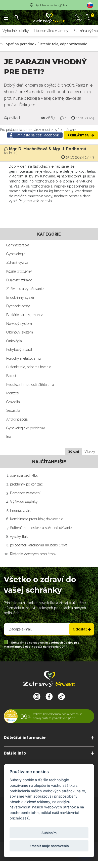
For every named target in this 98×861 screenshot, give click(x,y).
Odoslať (80, 629)
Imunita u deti (20, 510)
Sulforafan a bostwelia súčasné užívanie (41, 528)
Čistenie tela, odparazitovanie (28, 367)
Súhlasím (49, 833)
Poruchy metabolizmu (23, 358)
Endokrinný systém (21, 297)
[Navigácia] (6, 17)
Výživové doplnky (24, 502)
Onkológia (14, 341)
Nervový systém (19, 324)
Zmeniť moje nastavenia (49, 846)
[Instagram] (36, 696)
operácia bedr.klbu (24, 475)
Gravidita (13, 402)
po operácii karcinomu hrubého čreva (38, 545)
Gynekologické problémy (25, 428)
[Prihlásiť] (80, 17)
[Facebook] (61, 696)
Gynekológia (15, 254)
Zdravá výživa (17, 262)
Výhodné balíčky (16, 31)
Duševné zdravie (19, 280)
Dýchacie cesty (18, 306)
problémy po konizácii (27, 484)
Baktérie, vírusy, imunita (24, 315)
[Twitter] (49, 696)
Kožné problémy (19, 271)
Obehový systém (19, 332)
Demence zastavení (25, 493)
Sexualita (13, 410)
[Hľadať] (17, 17)
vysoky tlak (19, 537)
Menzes (12, 393)
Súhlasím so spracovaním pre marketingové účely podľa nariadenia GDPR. (41, 644)
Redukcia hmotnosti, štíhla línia (30, 385)
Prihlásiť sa (78, 135)
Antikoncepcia (17, 419)
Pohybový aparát (19, 350)
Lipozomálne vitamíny (51, 31)
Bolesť (11, 376)
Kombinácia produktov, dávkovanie (36, 519)
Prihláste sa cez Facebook (38, 135)
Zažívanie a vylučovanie (24, 289)
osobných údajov (61, 642)
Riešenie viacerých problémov (33, 554)
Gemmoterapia (17, 245)
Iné (8, 437)
